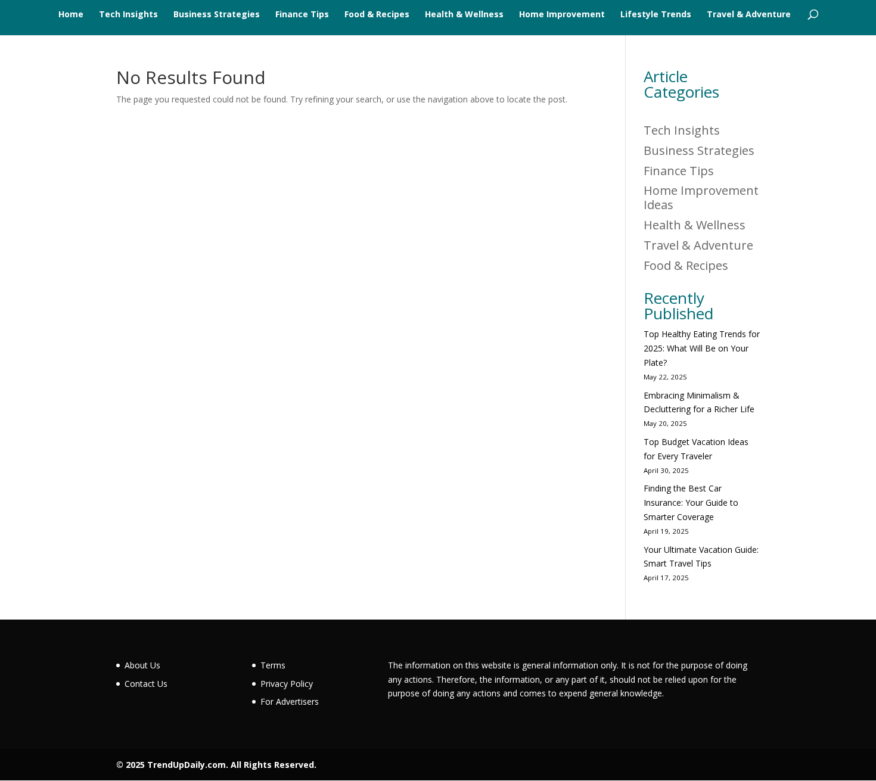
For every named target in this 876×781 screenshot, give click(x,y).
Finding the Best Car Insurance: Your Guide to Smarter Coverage (691, 502)
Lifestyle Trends (655, 15)
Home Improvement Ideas (701, 197)
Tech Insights (128, 15)
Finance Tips (302, 15)
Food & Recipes (376, 15)
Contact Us (146, 683)
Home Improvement (562, 15)
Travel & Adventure (749, 15)
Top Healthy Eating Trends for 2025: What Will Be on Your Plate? (702, 348)
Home (70, 15)
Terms (272, 665)
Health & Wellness (464, 15)
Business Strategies (216, 15)
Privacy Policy (286, 683)
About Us (142, 665)
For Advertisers (289, 701)
